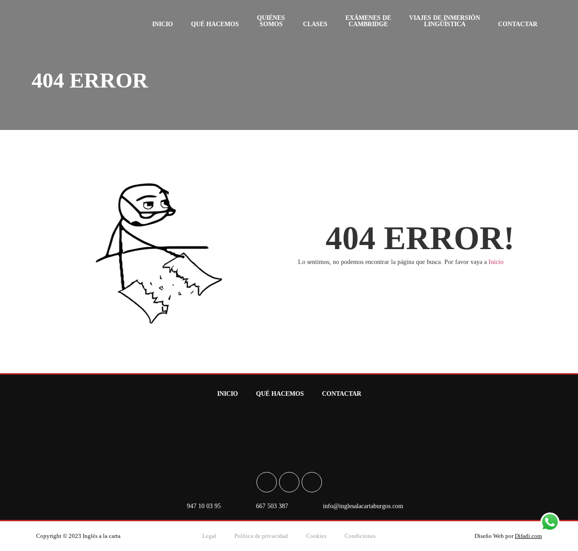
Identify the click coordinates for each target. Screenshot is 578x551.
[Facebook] (266, 482)
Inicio (162, 24)
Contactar (517, 24)
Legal (209, 535)
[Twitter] (312, 482)
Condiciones (360, 535)
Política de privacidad (261, 535)
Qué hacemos (215, 24)
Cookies (316, 535)
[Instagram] (289, 482)
